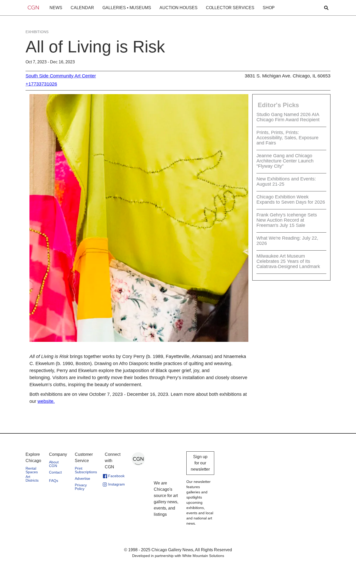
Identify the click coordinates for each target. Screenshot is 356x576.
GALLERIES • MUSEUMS (126, 7)
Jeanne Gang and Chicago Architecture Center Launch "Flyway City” (285, 161)
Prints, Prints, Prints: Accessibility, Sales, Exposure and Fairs (287, 137)
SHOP (269, 7)
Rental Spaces (32, 470)
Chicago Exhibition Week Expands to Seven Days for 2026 (290, 199)
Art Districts (32, 478)
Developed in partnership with (178, 556)
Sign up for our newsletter (200, 462)
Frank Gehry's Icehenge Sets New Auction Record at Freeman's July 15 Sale (286, 220)
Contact (55, 472)
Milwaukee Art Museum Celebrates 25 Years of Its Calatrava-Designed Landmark (288, 261)
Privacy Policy (81, 486)
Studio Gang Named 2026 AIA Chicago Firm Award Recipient (288, 117)
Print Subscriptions (86, 470)
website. (46, 401)
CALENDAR (82, 7)
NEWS (56, 7)
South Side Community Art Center (61, 75)
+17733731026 (41, 84)
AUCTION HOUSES (178, 7)
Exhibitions (37, 32)
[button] (55, 8)
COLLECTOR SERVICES (230, 7)
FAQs (53, 480)
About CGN (54, 464)
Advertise (82, 478)
